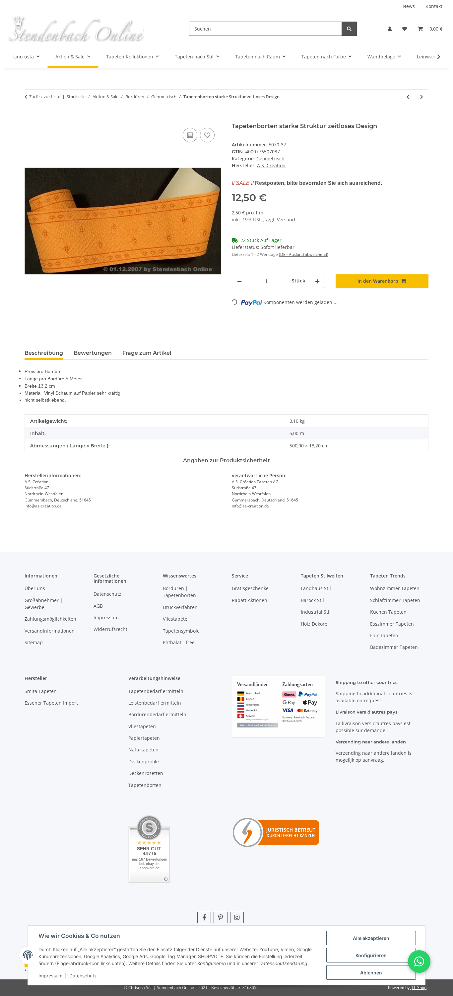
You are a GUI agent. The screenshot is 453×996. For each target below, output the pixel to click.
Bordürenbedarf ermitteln (157, 714)
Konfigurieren (371, 955)
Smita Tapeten (41, 691)
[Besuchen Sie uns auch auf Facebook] (204, 917)
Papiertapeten (144, 738)
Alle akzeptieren (371, 938)
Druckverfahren (180, 607)
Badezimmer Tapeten (394, 647)
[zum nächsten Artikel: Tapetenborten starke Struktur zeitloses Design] (421, 97)
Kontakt (433, 6)
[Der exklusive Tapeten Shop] (75, 28)
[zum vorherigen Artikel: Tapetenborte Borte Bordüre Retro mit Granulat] (408, 97)
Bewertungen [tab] (93, 353)
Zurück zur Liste (44, 97)
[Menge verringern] (239, 281)
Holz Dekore (314, 624)
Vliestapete (175, 619)
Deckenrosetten (145, 773)
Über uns (35, 588)
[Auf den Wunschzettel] (207, 135)
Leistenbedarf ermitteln (154, 703)
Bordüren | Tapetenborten (179, 591)
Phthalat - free (179, 642)
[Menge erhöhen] (317, 281)
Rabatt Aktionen (249, 600)
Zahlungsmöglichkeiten (50, 619)
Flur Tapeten (384, 635)
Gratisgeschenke (250, 588)
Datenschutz (83, 975)
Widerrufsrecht (110, 629)
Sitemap (34, 642)
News (409, 6)
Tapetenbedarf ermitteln (155, 691)
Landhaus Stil (316, 588)
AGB (98, 606)
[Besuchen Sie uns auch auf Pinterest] (220, 917)
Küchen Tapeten (388, 612)
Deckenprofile (143, 761)
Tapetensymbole (181, 631)
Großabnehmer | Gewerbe (44, 603)
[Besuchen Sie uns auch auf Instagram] (237, 917)
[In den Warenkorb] (30, 118)
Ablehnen (371, 972)
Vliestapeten (142, 726)
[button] (389, 28)
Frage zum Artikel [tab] (146, 353)
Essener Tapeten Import (51, 703)
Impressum (50, 975)
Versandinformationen (50, 631)
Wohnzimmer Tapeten (395, 588)
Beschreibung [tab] (44, 353)
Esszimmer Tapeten (392, 624)
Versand (286, 219)
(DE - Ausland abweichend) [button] (303, 254)
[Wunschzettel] (404, 28)
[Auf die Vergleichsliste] (190, 135)
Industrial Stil (316, 612)
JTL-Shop (418, 987)
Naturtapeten (143, 749)
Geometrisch (270, 158)
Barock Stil (312, 600)
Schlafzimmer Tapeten (395, 600)
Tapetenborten (145, 785)
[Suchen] (349, 29)
